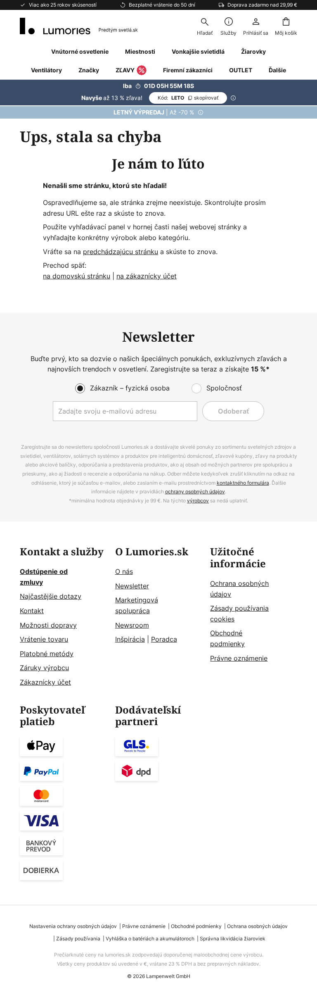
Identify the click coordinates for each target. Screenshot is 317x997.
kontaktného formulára (243, 482)
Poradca (164, 639)
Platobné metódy (46, 653)
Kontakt (32, 610)
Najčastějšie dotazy (50, 596)
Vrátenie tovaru (44, 639)
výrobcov (198, 500)
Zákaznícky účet (45, 682)
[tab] (63, 617)
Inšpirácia (130, 639)
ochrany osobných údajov (195, 491)
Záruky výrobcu (44, 667)
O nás (124, 571)
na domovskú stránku (76, 276)
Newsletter (132, 585)
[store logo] (79, 26)
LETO (188, 97)
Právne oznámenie (238, 658)
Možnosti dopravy (48, 625)
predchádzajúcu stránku (120, 251)
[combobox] (204, 26)
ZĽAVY (125, 70)
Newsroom (132, 625)
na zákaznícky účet (146, 276)
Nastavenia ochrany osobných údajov (73, 926)
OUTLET (240, 70)
